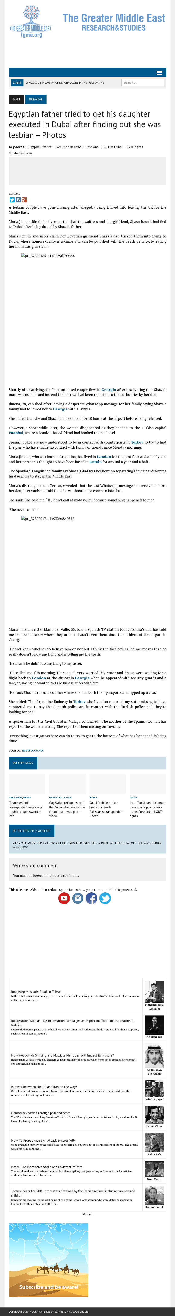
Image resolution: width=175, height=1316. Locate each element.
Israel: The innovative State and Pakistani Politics (46, 1167)
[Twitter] (12, 199)
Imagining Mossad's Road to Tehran (36, 991)
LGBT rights (134, 147)
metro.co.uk (33, 750)
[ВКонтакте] (18, 199)
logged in (40, 875)
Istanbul (16, 432)
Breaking (15, 797)
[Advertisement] (87, 52)
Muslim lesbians (20, 153)
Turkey (137, 442)
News (27, 797)
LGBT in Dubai (112, 147)
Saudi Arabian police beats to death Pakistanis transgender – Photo (106, 809)
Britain (95, 461)
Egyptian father (40, 147)
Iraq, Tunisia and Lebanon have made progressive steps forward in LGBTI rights (147, 809)
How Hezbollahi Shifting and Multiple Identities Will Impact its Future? (62, 1055)
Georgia (108, 389)
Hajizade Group (78, 1311)
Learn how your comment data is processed (102, 889)
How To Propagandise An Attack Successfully (43, 1140)
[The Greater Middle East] (87, 21)
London (104, 456)
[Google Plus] (24, 199)
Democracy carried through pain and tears (40, 1113)
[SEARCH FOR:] (142, 82)
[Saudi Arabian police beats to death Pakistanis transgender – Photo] (107, 791)
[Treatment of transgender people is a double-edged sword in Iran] (27, 791)
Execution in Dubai (68, 147)
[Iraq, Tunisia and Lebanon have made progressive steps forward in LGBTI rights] (148, 791)
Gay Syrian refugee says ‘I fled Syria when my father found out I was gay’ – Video (67, 809)
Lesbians (92, 147)
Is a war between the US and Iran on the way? (44, 1087)
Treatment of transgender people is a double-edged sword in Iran (25, 809)
